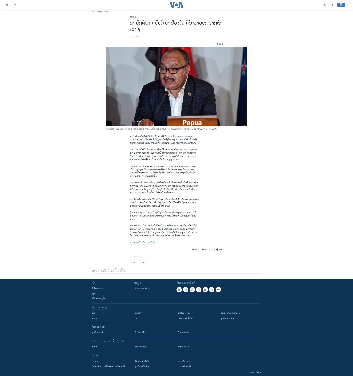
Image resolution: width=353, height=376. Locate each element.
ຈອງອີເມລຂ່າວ (183, 346)
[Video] (333, 5)
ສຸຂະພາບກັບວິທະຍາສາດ (230, 313)
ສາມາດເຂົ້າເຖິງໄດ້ (184, 366)
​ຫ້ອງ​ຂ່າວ (95, 361)
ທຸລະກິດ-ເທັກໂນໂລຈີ (185, 318)
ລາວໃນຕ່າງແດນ (184, 313)
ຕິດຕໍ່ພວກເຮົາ (140, 332)
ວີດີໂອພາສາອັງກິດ (98, 298)
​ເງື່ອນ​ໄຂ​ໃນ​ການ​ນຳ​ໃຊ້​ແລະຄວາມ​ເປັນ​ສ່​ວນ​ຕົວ (108, 366)
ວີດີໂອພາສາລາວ (98, 288)
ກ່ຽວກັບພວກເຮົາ (98, 332)
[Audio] (325, 5)
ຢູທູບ (93, 293)
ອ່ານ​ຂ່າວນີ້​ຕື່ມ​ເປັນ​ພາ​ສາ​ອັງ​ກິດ (143, 242)
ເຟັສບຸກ (94, 346)
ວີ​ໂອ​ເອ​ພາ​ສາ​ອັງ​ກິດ (142, 361)
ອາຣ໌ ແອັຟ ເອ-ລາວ (185, 361)
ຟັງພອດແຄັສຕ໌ (183, 332)
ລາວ (93, 313)
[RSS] (205, 289)
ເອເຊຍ (133, 17)
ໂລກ (136, 318)
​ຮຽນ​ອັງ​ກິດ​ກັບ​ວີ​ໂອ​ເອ (142, 366)
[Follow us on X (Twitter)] (198, 289)
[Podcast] (211, 289)
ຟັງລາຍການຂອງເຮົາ (141, 288)
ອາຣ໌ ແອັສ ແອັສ (140, 346)
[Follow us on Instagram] (192, 289)
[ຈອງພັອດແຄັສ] (218, 289)
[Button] (219, 44)
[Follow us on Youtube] (185, 289)
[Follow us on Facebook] (179, 289)
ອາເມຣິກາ (138, 313)
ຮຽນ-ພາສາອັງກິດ (227, 318)
